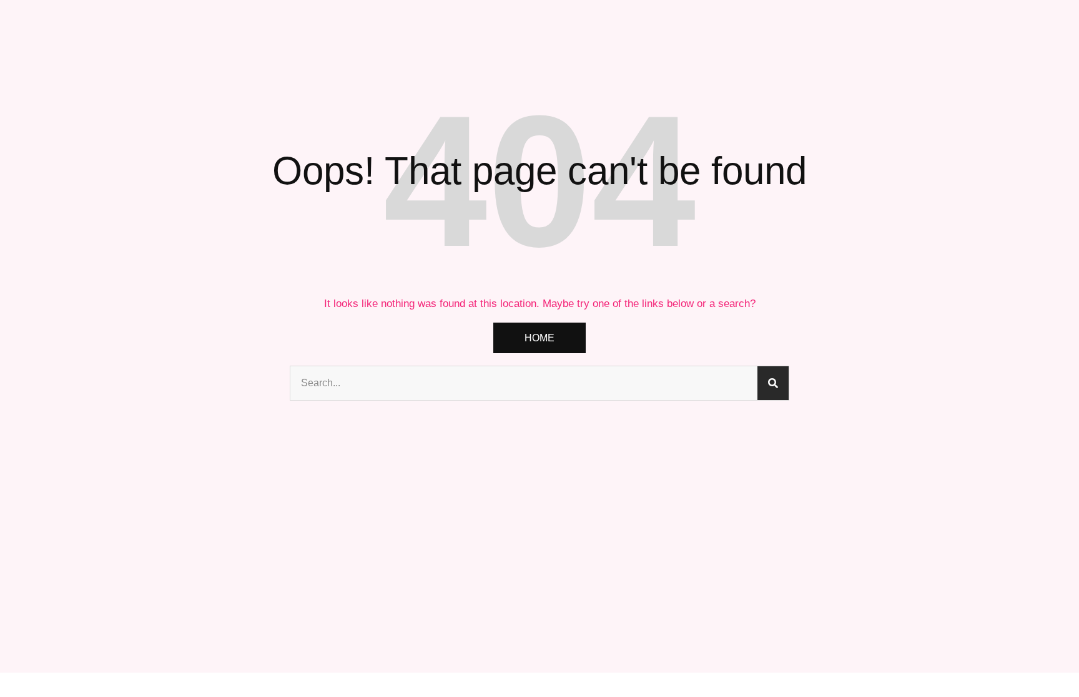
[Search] (773, 383)
